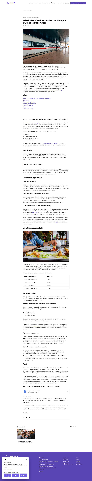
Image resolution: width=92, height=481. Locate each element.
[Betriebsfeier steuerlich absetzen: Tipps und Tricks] (26, 434)
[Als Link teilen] (29, 417)
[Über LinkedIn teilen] (26, 417)
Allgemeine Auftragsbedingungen (68, 464)
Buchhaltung (25, 412)
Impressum (65, 459)
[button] (67, 3)
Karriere (41, 471)
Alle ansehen (72, 426)
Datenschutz (66, 461)
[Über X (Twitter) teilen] (23, 417)
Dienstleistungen (43, 459)
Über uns (41, 469)
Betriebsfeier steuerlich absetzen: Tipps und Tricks (25, 442)
